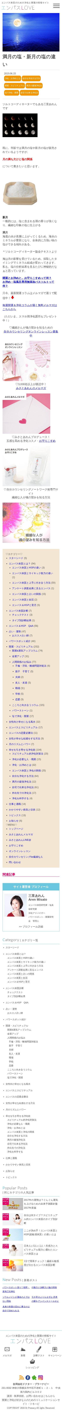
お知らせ (14, 820)
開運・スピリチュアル (14, 85)
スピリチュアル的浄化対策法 (27, 753)
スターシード (16, 558)
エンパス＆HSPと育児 (24, 605)
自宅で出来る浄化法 (29, 93)
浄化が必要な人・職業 (24, 759)
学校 (17, 693)
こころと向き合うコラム (25, 705)
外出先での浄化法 (21, 792)
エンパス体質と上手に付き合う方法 (31, 582)
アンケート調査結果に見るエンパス (31, 588)
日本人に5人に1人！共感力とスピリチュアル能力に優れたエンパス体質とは (41, 1249)
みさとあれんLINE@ (20, 839)
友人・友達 (21, 682)
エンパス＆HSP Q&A (21, 625)
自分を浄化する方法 (31, 78)
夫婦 (17, 677)
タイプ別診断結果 (21, 620)
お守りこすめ (47, 440)
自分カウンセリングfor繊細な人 (26, 856)
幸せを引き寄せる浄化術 (22, 749)
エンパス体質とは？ (20, 563)
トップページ (16, 828)
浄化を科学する (20, 798)
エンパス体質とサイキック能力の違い (32, 573)
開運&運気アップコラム (25, 650)
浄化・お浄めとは (12, 78)
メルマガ (7, 1355)
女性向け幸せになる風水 (22, 721)
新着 (23, 1355)
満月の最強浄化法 (34, 85)
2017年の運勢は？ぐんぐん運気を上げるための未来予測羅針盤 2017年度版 (42, 1204)
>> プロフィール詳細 (31, 926)
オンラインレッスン (20, 851)
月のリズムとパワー (20, 744)
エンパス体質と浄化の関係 (26, 770)
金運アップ (18, 656)
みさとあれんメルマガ (21, 834)
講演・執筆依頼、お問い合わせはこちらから (31, 1396)
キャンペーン (55, 1355)
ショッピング (32, 1367)
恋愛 (17, 699)
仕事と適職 (15, 804)
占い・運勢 (15, 631)
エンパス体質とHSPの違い (26, 567)
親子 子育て (22, 671)
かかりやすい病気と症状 (22, 809)
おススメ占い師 (20, 635)
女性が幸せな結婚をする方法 (24, 738)
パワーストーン (20, 710)
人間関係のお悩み (21, 661)
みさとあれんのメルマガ (31, 388)
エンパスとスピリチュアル (23, 727)
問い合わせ (15, 862)
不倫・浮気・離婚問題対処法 (31, 665)
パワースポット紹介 (20, 641)
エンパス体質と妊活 (23, 599)
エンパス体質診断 (18, 610)
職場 (17, 688)
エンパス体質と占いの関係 (26, 594)
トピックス (15, 815)
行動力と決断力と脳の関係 (44, 1287)
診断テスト (39, 1355)
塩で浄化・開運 (11, 93)
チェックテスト (20, 614)
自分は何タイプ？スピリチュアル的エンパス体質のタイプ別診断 (41, 1219)
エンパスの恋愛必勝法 (21, 732)
